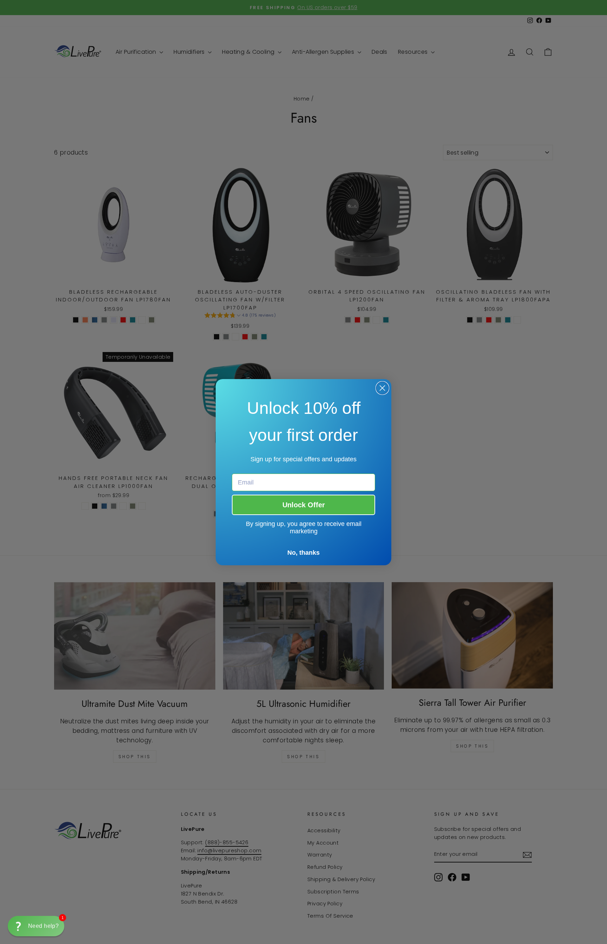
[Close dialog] (382, 388)
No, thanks (303, 552)
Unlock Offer (303, 505)
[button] (36, 926)
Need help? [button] (43, 926)
